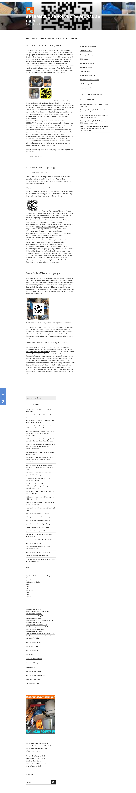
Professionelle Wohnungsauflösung (37, 555)
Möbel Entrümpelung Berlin (42, 72)
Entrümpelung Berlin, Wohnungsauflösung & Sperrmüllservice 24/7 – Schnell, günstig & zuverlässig (39, 460)
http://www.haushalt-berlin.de (37, 743)
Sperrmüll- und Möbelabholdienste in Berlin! (39, 540)
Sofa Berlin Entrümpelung (40, 167)
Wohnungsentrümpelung (87, 75)
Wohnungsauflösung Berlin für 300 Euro (38, 552)
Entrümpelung (84, 59)
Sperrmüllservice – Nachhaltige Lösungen (38, 524)
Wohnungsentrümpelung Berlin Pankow (38, 520)
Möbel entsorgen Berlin (87, 84)
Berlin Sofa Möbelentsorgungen (43, 273)
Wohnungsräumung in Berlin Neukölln (37, 513)
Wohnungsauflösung (86, 55)
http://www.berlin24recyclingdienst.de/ (91, 94)
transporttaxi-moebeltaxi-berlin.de (39, 746)
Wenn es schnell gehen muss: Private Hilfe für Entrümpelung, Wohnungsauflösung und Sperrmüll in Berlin (94, 128)
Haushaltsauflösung (86, 67)
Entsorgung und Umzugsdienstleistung (38, 517)
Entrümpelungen (85, 71)
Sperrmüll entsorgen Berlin (36, 756)
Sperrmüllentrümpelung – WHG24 (36, 531)
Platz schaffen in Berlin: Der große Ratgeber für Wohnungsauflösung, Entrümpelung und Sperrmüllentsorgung (40, 446)
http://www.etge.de (33, 751)
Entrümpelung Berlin (86, 50)
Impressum (29, 774)
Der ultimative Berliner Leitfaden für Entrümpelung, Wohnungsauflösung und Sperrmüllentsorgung (38, 486)
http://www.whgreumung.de (36, 748)
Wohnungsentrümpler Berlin (34, 543)
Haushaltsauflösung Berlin (88, 63)
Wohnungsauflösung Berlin (88, 46)
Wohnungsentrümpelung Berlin (47, 226)
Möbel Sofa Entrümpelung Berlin (44, 45)
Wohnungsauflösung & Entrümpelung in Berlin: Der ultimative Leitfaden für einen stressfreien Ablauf (40, 467)
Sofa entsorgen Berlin (34, 156)
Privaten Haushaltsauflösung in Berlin (37, 527)
